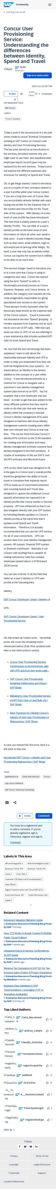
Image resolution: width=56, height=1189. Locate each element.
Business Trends (12, 869)
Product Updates (12, 119)
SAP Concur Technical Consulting (19, 790)
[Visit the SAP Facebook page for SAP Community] (19, 1146)
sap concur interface (14, 783)
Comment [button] (44, 815)
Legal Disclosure (42, 1164)
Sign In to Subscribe (38, 75)
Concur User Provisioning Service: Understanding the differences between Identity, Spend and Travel (26, 45)
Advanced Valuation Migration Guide (23, 920)
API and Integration (13, 863)
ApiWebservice (11, 777)
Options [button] (25, 81)
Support (42, 1173)
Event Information (12, 895)
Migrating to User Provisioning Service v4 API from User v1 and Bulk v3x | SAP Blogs (30, 700)
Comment (15, 842)
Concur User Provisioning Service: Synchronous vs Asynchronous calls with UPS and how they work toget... (29, 666)
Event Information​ (36, 895)
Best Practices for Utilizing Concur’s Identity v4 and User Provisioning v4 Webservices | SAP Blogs (29, 717)
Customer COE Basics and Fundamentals (23, 879)
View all (8, 1129)
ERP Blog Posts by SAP (16, 12)
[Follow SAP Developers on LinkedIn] (36, 1146)
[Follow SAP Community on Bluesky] (25, 1146)
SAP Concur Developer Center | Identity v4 (27, 599)
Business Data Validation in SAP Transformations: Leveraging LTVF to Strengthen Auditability (23, 990)
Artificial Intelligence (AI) (37, 863)
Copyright (14, 1164)
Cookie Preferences (14, 1181)
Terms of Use (42, 1156)
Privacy (14, 1156)
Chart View (20, 874)
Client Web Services (30, 777)
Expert (8, 900)
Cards (7, 874)
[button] (15, 99)
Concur (47, 777)
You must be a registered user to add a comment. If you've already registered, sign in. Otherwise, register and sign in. (26, 831)
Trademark (13, 1173)
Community (22, 4)
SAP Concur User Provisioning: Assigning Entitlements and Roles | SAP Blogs (28, 683)
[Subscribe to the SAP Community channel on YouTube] (31, 1146)
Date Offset (10, 885)
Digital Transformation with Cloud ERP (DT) (23, 890)
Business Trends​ (35, 869)
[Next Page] (30, 905)
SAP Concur (10, 108)
